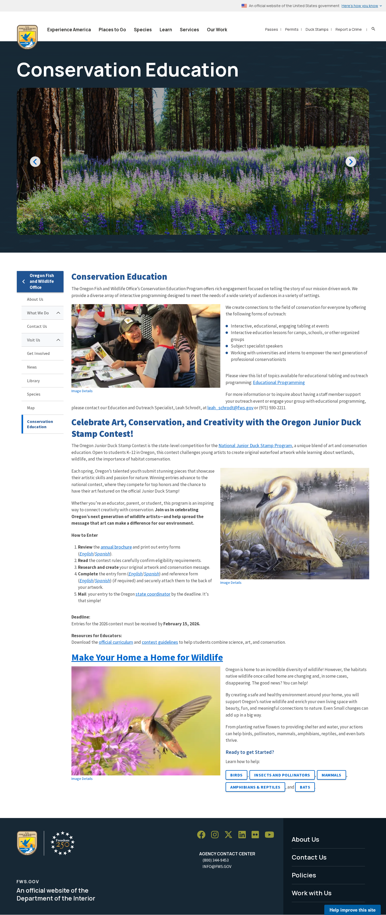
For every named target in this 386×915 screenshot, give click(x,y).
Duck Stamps (317, 29)
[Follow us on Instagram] (216, 835)
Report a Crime (349, 29)
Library (33, 380)
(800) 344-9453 (215, 860)
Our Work (217, 30)
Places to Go (112, 30)
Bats (305, 787)
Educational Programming (279, 382)
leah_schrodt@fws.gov (230, 408)
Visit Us (33, 340)
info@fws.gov (216, 866)
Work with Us (312, 892)
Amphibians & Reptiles (255, 787)
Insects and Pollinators (282, 775)
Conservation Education (40, 424)
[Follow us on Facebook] (203, 835)
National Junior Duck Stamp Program (255, 445)
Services (189, 30)
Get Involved (38, 353)
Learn (166, 30)
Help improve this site (352, 910)
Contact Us (37, 326)
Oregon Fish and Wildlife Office (42, 281)
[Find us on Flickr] (257, 835)
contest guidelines (160, 642)
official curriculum (116, 642)
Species (143, 30)
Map (31, 407)
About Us (35, 299)
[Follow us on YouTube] (271, 835)
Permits (292, 29)
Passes (271, 29)
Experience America (69, 30)
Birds (236, 775)
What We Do (38, 312)
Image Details (82, 391)
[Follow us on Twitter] (230, 835)
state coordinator (152, 594)
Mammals (331, 775)
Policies (304, 875)
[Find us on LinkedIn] (243, 835)
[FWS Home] (27, 37)
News (32, 367)
